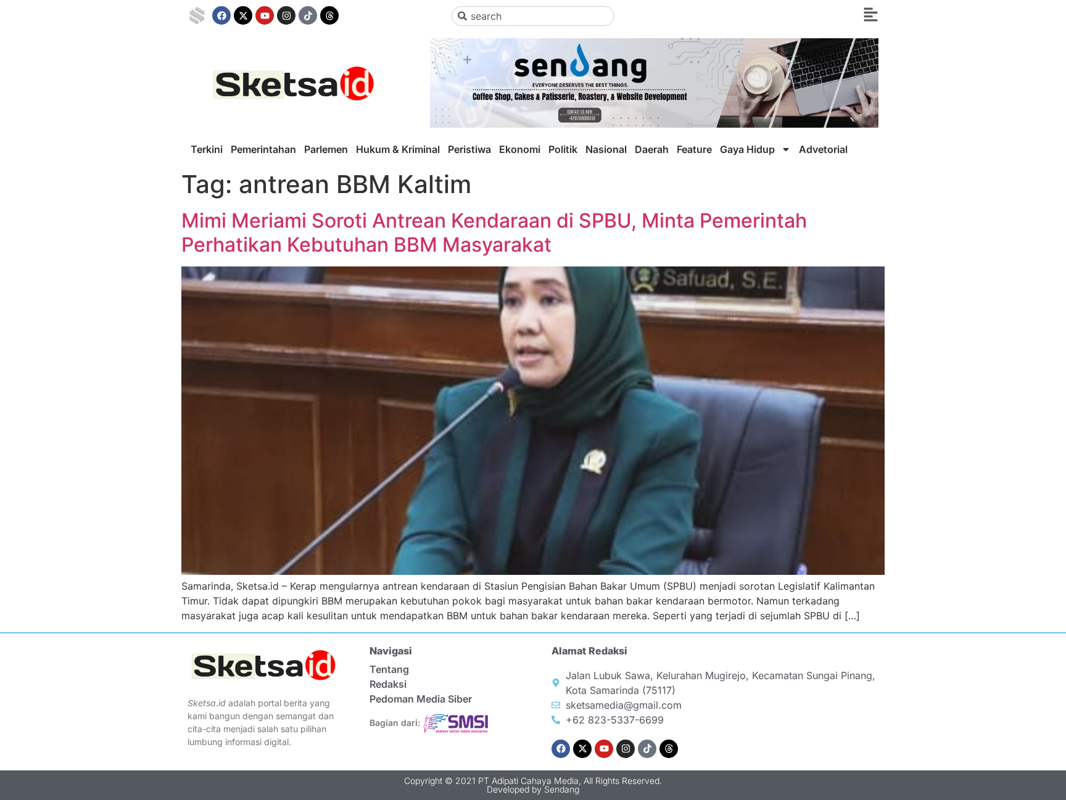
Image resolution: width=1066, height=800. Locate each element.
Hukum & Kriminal (398, 149)
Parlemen (326, 149)
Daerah (652, 149)
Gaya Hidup (747, 149)
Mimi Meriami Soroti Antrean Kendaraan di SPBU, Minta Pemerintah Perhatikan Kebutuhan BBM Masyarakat (494, 232)
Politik (562, 149)
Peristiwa (469, 149)
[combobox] (533, 16)
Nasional (606, 149)
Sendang (561, 789)
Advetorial (823, 149)
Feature (694, 149)
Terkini (207, 149)
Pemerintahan (263, 149)
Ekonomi (519, 149)
